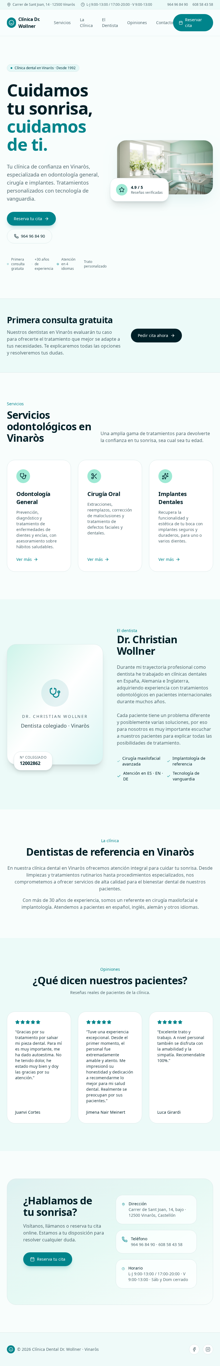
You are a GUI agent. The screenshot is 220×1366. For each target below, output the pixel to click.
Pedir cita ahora (153, 335)
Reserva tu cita (28, 218)
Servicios (62, 22)
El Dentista (110, 22)
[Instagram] (208, 1349)
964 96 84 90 (177, 4)
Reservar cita (193, 22)
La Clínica (86, 22)
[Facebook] (194, 1349)
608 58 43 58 (202, 4)
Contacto (164, 22)
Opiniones (137, 22)
